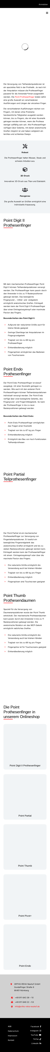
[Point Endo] (25, 927)
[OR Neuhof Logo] (14, 11)
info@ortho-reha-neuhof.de (27, 1006)
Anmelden (43, 4)
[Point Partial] (25, 776)
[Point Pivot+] (25, 876)
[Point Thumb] (25, 826)
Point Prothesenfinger (24, 97)
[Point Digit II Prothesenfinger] (25, 726)
